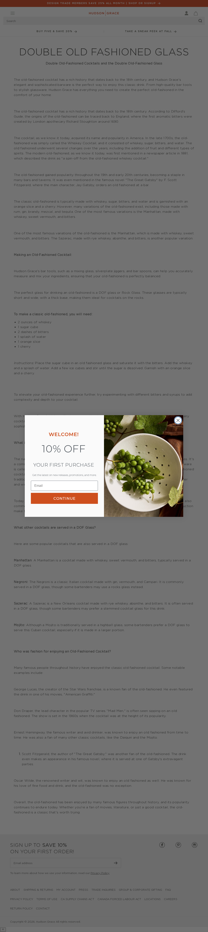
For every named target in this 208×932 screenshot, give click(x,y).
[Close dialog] (178, 420)
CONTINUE (64, 498)
